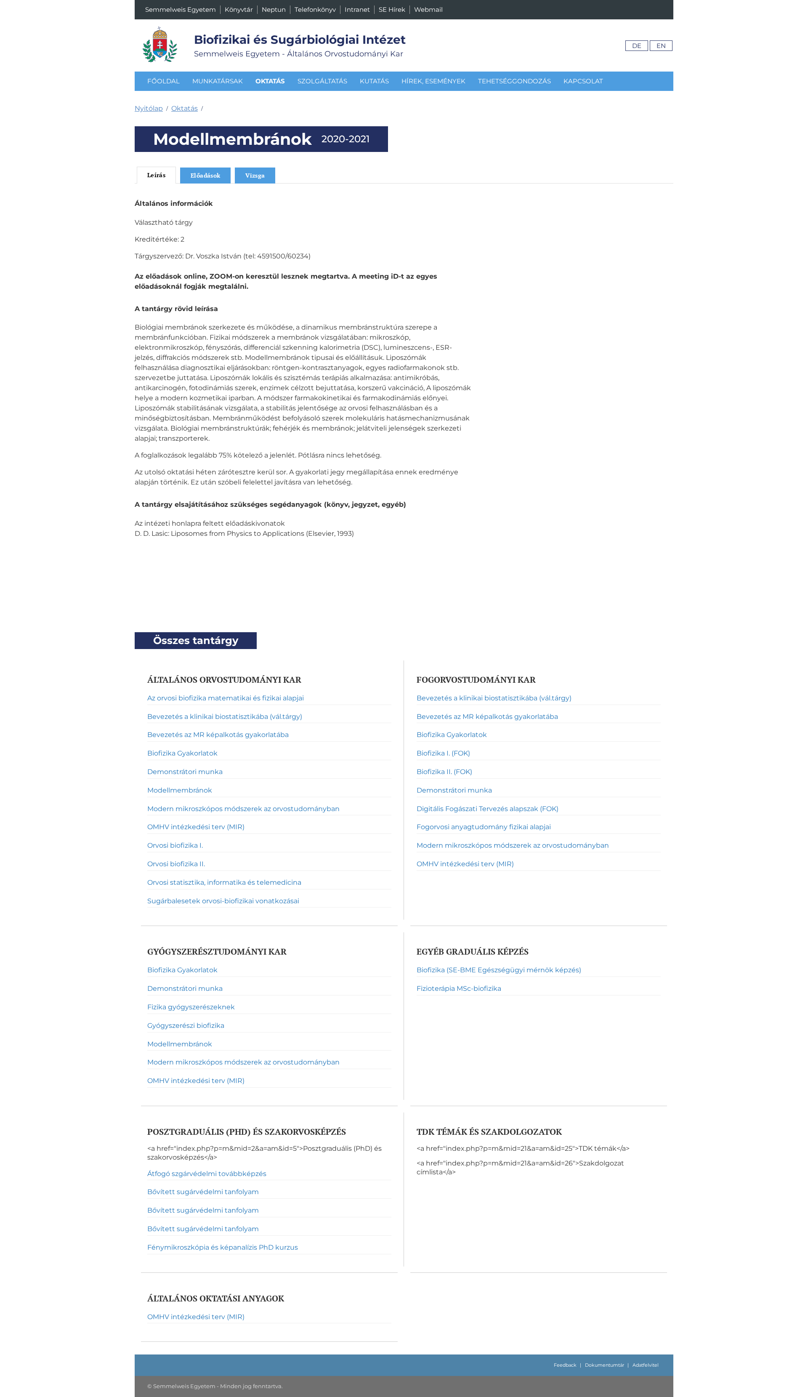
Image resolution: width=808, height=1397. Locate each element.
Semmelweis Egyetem (180, 9)
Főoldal (163, 81)
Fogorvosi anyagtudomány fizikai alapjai (484, 827)
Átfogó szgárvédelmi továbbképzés (206, 1174)
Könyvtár (239, 9)
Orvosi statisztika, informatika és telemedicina (224, 882)
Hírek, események (433, 81)
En (661, 46)
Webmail (428, 9)
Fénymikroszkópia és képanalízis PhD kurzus (222, 1247)
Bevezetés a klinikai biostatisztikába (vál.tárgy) (224, 717)
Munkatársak (217, 81)
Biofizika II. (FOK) (444, 772)
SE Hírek (392, 9)
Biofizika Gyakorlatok (182, 753)
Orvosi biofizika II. (176, 864)
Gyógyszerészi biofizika (185, 1026)
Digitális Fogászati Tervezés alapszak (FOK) (487, 809)
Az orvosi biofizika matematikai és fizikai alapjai (225, 698)
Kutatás (374, 81)
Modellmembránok (179, 790)
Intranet (357, 9)
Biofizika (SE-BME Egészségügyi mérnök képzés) (499, 970)
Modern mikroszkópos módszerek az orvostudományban (243, 809)
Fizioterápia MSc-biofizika (459, 989)
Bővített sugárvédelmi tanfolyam (203, 1192)
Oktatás (270, 81)
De (636, 46)
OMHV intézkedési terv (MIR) (196, 827)
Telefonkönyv (315, 9)
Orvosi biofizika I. (175, 845)
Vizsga (255, 175)
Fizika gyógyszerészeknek (191, 1007)
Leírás (156, 175)
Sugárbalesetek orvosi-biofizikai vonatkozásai (223, 901)
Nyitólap (149, 108)
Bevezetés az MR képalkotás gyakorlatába (218, 735)
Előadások (205, 175)
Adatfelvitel (646, 1365)
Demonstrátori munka (185, 772)
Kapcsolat (583, 81)
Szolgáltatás (322, 81)
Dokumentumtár (604, 1365)
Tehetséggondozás (514, 81)
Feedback (565, 1365)
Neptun (274, 9)
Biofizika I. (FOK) (443, 753)
